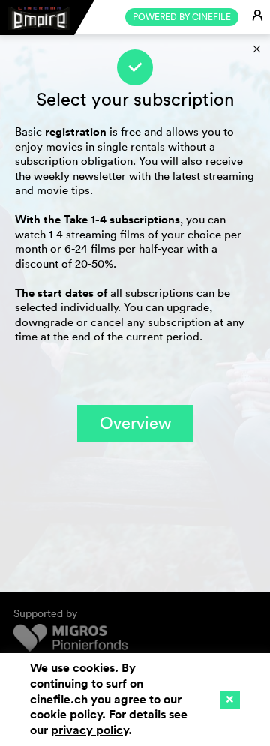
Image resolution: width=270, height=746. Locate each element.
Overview (135, 423)
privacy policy (89, 730)
